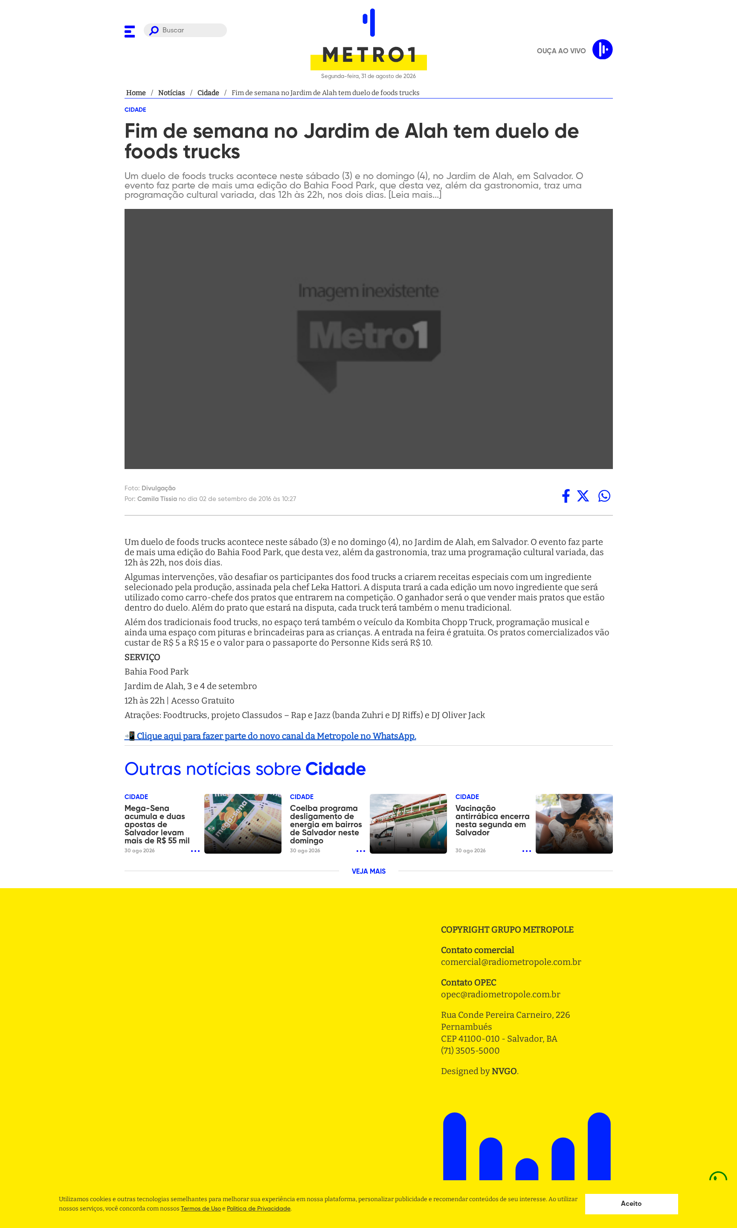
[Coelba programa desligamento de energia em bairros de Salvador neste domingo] (408, 824)
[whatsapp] (604, 496)
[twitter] (583, 496)
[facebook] (566, 496)
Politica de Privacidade (258, 1209)
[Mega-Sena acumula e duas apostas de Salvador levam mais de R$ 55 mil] (242, 824)
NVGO (504, 1071)
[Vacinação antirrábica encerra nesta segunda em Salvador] (574, 824)
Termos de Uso (201, 1209)
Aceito (631, 1204)
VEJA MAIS (369, 872)
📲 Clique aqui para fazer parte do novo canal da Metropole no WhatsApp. (270, 736)
